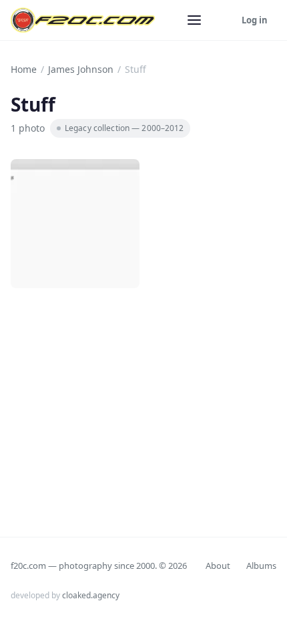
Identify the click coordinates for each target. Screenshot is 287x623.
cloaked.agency (90, 595)
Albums (261, 565)
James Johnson (80, 69)
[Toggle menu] (194, 20)
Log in (255, 20)
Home (24, 69)
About (218, 565)
